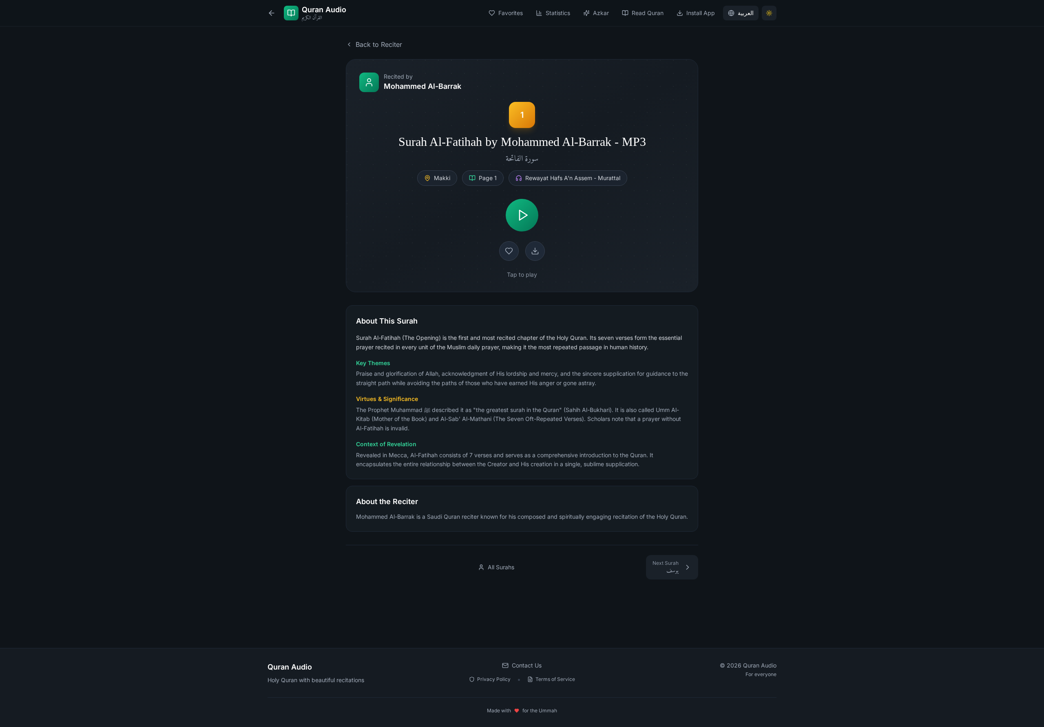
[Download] (535, 251)
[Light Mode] (769, 13)
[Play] (522, 215)
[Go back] (271, 13)
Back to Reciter (379, 44)
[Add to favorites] (509, 251)
